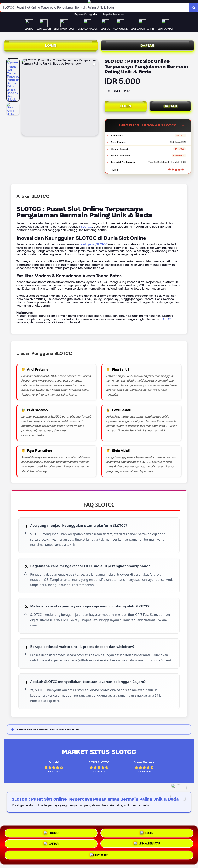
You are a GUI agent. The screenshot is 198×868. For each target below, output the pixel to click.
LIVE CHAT (101, 856)
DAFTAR (147, 45)
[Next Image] (95, 97)
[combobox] (95, 7)
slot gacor (88, 244)
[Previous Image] (24, 97)
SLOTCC (86, 226)
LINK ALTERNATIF (149, 844)
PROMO (54, 831)
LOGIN (50, 45)
